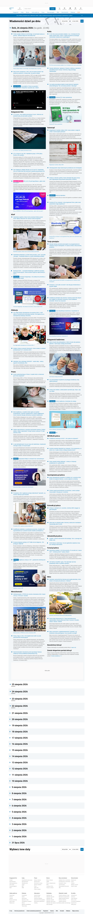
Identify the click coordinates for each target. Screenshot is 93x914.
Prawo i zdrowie (37, 889)
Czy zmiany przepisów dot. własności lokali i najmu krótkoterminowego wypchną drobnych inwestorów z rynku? (44, 15)
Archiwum (73, 896)
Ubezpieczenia (25, 883)
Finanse (72, 883)
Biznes (27, 12)
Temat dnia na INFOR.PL (20, 31)
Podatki (10, 880)
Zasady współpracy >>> (56, 655)
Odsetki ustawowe (62, 901)
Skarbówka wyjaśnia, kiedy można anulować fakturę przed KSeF (26, 251)
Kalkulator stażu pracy (50, 901)
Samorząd (51, 127)
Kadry (22, 12)
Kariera (52, 910)
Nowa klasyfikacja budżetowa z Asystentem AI (67, 310)
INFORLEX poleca (53, 436)
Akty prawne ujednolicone (39, 901)
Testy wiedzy (24, 905)
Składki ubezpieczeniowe (64, 898)
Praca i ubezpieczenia (50, 883)
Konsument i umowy (38, 883)
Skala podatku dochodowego (64, 902)
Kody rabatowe (74, 898)
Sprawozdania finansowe (64, 886)
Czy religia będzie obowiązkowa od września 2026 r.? (24, 345)
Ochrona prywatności (19, 910)
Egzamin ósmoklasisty (26, 904)
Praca (35, 886)
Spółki (47, 881)
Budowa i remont (74, 884)
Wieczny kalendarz (60, 195)
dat (56, 432)
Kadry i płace (12, 901)
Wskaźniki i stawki (63, 893)
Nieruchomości (64, 12)
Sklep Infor (36, 887)
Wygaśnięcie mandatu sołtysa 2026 (56, 164)
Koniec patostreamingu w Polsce (19, 408)
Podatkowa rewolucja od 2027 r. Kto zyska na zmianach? (63, 438)
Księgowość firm (17, 112)
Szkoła (23, 896)
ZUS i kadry (11, 884)
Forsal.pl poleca (53, 548)
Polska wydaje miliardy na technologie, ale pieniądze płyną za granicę (27, 68)
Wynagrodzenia (25, 881)
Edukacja (73, 12)
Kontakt (62, 910)
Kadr (49, 31)
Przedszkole (24, 895)
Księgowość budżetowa (55, 339)
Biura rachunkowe (63, 878)
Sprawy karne (37, 881)
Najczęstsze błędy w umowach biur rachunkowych (31, 458)
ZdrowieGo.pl (74, 895)
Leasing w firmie (49, 886)
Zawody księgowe (13, 886)
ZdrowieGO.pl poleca (54, 536)
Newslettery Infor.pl (54, 645)
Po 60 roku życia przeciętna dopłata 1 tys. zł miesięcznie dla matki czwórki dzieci (65, 65)
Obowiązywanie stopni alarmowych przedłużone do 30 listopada (65, 167)
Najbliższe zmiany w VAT (18, 588)
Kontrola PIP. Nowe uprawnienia (64, 97)
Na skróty (73, 893)
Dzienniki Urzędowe (38, 898)
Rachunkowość (12, 881)
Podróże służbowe (62, 899)
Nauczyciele (24, 898)
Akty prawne (37, 893)
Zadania (11, 898)
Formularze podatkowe (75, 901)
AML (60, 887)
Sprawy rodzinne (37, 880)
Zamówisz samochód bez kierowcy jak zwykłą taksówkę (60, 615)
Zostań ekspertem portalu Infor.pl (59, 650)
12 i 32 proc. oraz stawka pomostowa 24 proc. (22, 150)
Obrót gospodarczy (13, 883)
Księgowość (15, 12)
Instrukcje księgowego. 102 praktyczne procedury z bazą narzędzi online (27, 306)
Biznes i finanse (49, 880)
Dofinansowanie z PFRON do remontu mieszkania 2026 (24, 632)
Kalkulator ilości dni (50, 896)
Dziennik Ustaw (37, 895)
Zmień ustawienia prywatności (34, 910)
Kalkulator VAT (49, 898)
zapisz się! (73, 647)
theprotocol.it (73, 902)
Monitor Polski (37, 896)
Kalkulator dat (49, 895)
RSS (57, 910)
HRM (23, 887)
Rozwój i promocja (13, 899)
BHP (23, 886)
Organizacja (11, 895)
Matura (23, 902)
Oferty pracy (73, 904)
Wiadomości (73, 880)
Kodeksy (36, 902)
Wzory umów (73, 899)
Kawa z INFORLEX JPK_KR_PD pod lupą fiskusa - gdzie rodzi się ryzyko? (28, 211)
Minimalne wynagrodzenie (64, 896)
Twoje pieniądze (50, 12)
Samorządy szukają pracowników (56, 376)
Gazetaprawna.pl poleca (56, 475)
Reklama (68, 910)
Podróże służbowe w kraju (64, 895)
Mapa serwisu (75, 910)
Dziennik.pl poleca (54, 505)
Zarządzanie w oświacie (26, 901)
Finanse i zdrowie (50, 887)
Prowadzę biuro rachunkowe (64, 881)
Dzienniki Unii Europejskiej (39, 899)
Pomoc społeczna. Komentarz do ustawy (66, 401)
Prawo (43, 12)
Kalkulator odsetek (50, 899)
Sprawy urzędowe (37, 884)
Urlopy (23, 884)
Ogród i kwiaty (74, 886)
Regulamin (45, 910)
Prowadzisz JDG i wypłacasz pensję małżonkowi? (23, 526)
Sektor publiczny (35, 12)
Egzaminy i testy (25, 899)
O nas (10, 910)
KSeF (78, 12)
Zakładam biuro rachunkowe (64, 880)
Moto (58, 12)
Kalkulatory (49, 893)
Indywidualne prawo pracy (27, 880)
